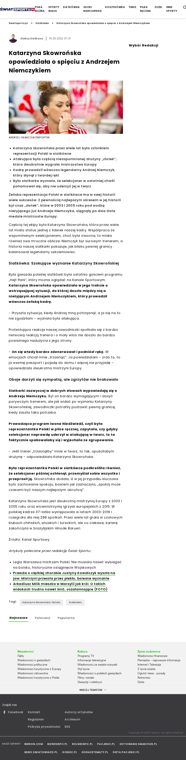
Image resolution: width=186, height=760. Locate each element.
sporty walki (53, 9)
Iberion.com (33, 744)
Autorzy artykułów (79, 712)
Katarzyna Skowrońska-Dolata (41, 602)
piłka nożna (40, 9)
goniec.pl (69, 752)
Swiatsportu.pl (18, 23)
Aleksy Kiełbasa (31, 38)
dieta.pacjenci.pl (126, 752)
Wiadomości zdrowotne (32, 673)
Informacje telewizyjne (92, 660)
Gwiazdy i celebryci (90, 682)
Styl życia (83, 669)
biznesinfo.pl (57, 744)
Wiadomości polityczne (32, 664)
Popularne (66, 618)
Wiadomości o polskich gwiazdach (100, 673)
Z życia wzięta (146, 669)
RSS (67, 727)
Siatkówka (42, 23)
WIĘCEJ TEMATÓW (90, 689)
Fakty (20, 656)
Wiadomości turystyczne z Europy (39, 669)
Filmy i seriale (86, 677)
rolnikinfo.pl (82, 744)
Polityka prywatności (44, 727)
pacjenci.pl (106, 744)
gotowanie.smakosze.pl (138, 744)
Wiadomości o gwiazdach (33, 660)
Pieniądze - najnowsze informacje (159, 660)
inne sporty (171, 9)
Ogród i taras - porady (151, 673)
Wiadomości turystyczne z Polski (38, 677)
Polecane (42, 618)
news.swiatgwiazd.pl (41, 752)
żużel (159, 7)
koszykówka (115, 7)
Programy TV (86, 656)
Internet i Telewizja (149, 664)
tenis (132, 7)
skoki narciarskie (92, 9)
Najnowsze (18, 618)
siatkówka (71, 7)
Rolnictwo (144, 677)
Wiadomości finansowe (152, 656)
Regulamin (36, 719)
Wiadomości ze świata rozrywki (97, 664)
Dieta (141, 682)
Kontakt (34, 712)
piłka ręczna (145, 9)
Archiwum (72, 719)
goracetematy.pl (95, 752)
